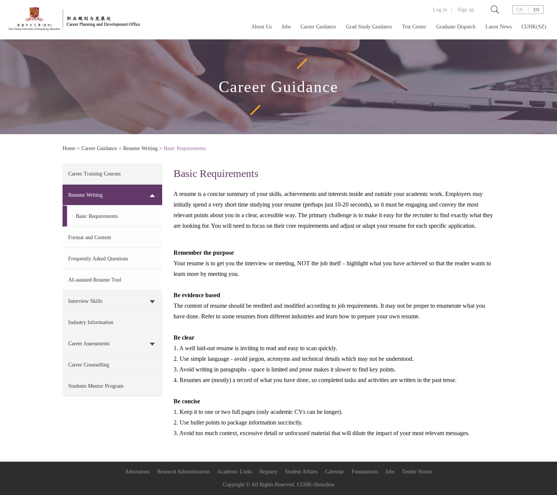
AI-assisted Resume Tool (94, 280)
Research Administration (183, 472)
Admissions (137, 472)
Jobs (286, 27)
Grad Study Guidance (369, 27)
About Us (261, 27)
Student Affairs (301, 472)
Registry (268, 472)
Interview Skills (85, 301)
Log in (440, 10)
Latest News (498, 27)
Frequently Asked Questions (98, 259)
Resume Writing (140, 148)
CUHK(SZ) (533, 27)
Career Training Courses (94, 174)
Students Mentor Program (96, 386)
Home (69, 148)
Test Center (414, 27)
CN (519, 10)
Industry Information (90, 322)
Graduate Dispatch (456, 27)
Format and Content (89, 237)
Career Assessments (89, 343)
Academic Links (234, 472)
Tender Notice (417, 472)
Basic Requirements (185, 148)
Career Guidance (318, 27)
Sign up (465, 10)
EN (537, 10)
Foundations (365, 472)
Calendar (334, 472)
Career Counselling (88, 365)
